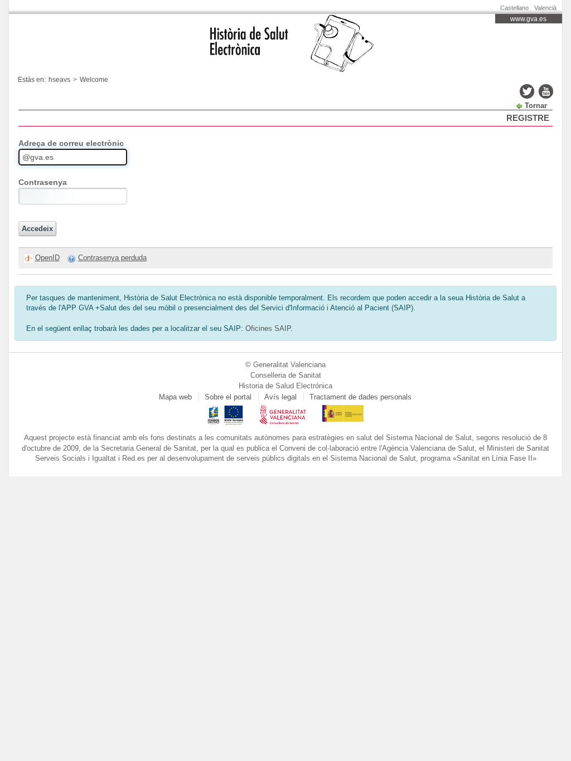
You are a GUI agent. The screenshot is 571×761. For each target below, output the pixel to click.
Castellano (514, 7)
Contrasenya (42, 182)
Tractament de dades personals (360, 397)
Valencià (545, 7)
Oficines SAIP (268, 328)
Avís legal (280, 397)
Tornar (536, 105)
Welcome (94, 80)
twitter (527, 91)
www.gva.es (528, 19)
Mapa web (175, 397)
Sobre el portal (228, 397)
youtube (546, 91)
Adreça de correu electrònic (71, 143)
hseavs (59, 80)
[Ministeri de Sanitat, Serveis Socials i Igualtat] (343, 410)
